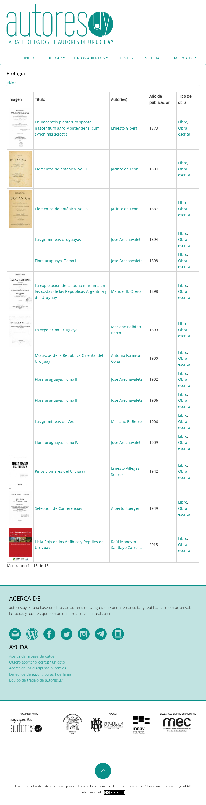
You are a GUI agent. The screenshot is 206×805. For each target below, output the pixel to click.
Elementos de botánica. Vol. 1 (61, 169)
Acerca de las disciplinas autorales (37, 668)
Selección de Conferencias (58, 508)
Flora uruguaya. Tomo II (56, 379)
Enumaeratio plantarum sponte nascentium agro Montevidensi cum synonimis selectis (67, 128)
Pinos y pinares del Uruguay (60, 471)
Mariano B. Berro (126, 421)
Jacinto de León (124, 169)
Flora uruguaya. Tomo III (56, 400)
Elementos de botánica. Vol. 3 (61, 208)
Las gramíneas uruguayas (58, 239)
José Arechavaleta (127, 239)
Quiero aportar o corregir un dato (37, 662)
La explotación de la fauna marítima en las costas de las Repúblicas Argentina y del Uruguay (71, 291)
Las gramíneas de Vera (55, 421)
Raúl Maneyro (123, 541)
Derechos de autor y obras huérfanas (40, 674)
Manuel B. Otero (126, 291)
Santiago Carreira (126, 547)
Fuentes (125, 57)
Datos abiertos (89, 57)
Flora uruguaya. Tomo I (55, 260)
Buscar (54, 57)
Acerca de (184, 57)
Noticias (153, 57)
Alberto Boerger (125, 508)
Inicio (30, 57)
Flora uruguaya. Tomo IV (56, 442)
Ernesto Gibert (124, 128)
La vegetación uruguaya (56, 329)
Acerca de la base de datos (31, 656)
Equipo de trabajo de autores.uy (35, 680)
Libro (182, 121)
